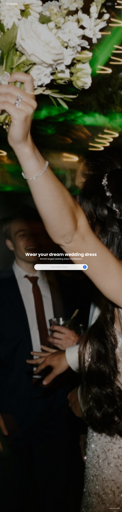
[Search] (85, 267)
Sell (110, 4)
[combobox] (61, 267)
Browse (24, 4)
